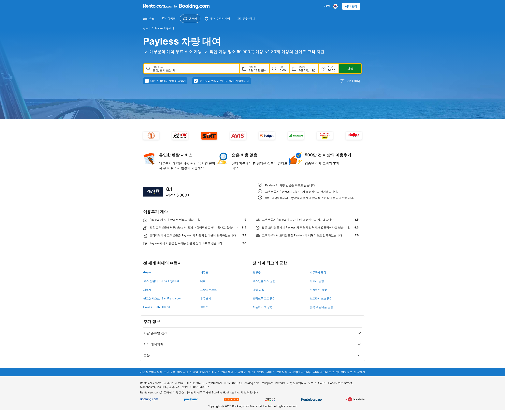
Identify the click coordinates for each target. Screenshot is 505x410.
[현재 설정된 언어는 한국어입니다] (335, 6)
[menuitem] (149, 18)
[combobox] (194, 70)
